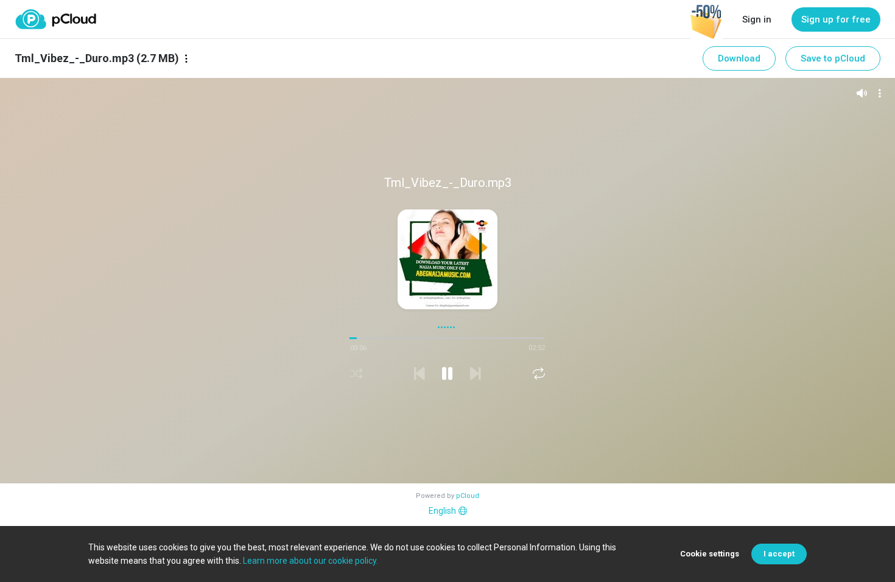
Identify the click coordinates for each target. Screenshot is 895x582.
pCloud (467, 496)
